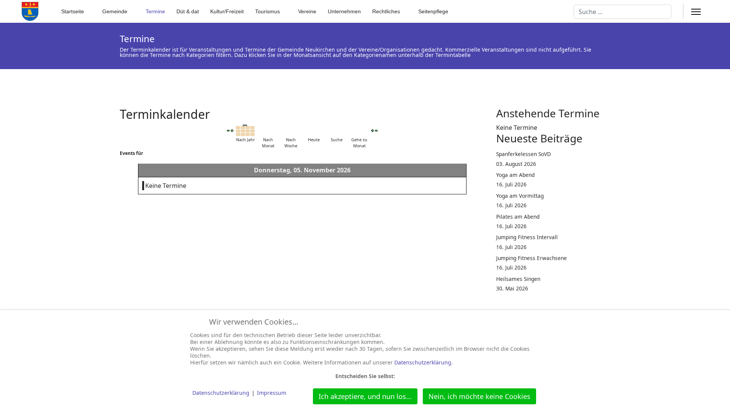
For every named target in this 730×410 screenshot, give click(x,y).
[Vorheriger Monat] (228, 130)
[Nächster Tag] (372, 130)
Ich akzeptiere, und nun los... (365, 396)
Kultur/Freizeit (227, 11)
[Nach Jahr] (245, 130)
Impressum (271, 392)
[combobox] (622, 12)
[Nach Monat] (268, 130)
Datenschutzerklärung (422, 362)
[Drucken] (482, 110)
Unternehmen (344, 11)
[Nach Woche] (290, 130)
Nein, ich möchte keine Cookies (479, 396)
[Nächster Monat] (376, 130)
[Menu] (696, 11)
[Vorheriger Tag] (231, 130)
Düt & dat (187, 11)
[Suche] (336, 130)
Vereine (307, 11)
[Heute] (313, 130)
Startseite (72, 11)
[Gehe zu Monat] (359, 130)
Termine (155, 11)
